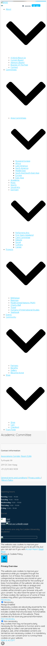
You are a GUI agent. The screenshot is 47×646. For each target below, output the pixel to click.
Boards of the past (19, 65)
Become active (17, 372)
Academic (15, 180)
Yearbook (15, 312)
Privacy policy (35, 477)
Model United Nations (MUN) (23, 302)
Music (13, 182)
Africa (18, 163)
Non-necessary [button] (8, 619)
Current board (17, 60)
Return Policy (7, 480)
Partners (14, 365)
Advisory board (17, 62)
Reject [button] (35, 549)
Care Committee (22, 237)
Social (18, 242)
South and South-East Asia (27, 173)
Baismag (14, 300)
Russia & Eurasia (22, 161)
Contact (14, 67)
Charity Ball (16, 305)
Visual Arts (15, 187)
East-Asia (19, 178)
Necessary (8, 602)
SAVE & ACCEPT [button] (8, 640)
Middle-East (20, 170)
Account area (28, 5)
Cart (13, 425)
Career (18, 247)
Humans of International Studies (25, 310)
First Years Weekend (24, 235)
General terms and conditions (14, 477)
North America (21, 168)
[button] (26, 55)
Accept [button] (29, 549)
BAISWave (15, 298)
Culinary (19, 244)
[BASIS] (4, 2)
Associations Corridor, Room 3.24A (16, 456)
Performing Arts (22, 232)
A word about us (18, 58)
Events (9, 314)
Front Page (11, 429)
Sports (14, 185)
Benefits (14, 368)
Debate (18, 240)
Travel (13, 307)
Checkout (15, 427)
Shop (13, 422)
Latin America (21, 166)
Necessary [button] (5, 600)
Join (37, 6)
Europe (18, 175)
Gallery (14, 370)
